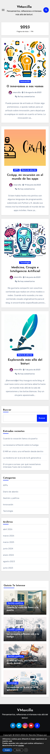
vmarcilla (17, 92)
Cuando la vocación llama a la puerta (20, 438)
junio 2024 (8, 548)
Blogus (40, 735)
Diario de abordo (29, 170)
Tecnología (25, 262)
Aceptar (7, 750)
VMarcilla (24, 7)
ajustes (21, 745)
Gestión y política (11, 498)
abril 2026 (7, 529)
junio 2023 (8, 568)
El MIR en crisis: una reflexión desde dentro (23, 451)
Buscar (7, 410)
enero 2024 (8, 555)
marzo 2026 (8, 536)
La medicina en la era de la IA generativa (22, 458)
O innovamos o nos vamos (25, 86)
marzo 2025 (8, 542)
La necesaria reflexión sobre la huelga (21, 445)
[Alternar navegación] (3, 9)
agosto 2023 (9, 561)
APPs (16, 170)
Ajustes (18, 750)
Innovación (25, 81)
